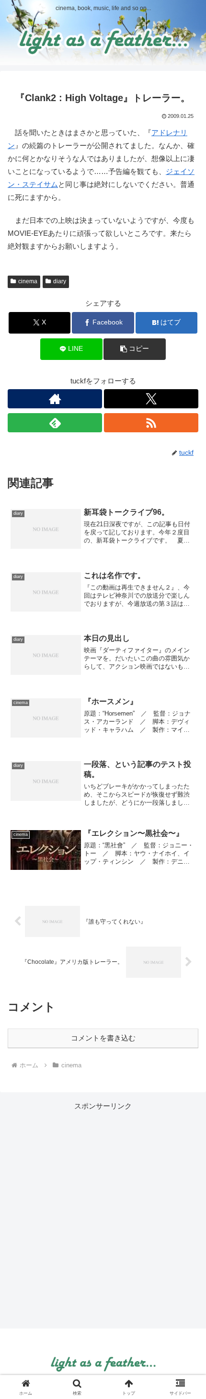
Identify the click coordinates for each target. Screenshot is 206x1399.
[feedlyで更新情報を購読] (55, 422)
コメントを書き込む (103, 1038)
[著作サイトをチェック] (55, 398)
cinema (27, 281)
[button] (134, 349)
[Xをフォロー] (151, 398)
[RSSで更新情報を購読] (151, 422)
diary (59, 281)
